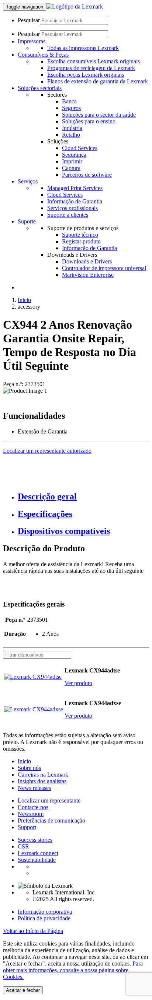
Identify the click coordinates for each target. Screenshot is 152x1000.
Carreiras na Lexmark (43, 774)
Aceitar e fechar (23, 990)
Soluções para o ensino (88, 121)
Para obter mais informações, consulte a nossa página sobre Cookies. (73, 970)
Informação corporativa (45, 911)
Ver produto (78, 683)
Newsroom (31, 814)
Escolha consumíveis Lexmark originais (93, 61)
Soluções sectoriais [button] (40, 88)
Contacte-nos (33, 807)
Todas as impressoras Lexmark (83, 48)
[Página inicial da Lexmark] (74, 6)
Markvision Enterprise (88, 275)
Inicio (24, 300)
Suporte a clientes (67, 215)
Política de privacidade (44, 918)
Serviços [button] (28, 181)
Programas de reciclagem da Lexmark (91, 68)
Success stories (35, 840)
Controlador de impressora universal (104, 268)
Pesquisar (29, 20)
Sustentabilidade (37, 860)
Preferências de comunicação (51, 820)
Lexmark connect (38, 853)
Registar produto (81, 241)
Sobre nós (29, 768)
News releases (34, 788)
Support (27, 827)
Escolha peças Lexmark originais (85, 75)
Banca (69, 101)
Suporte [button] (27, 221)
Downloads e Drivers (87, 261)
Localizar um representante (49, 800)
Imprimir (72, 161)
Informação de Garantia (74, 201)
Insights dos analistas (42, 781)
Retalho (71, 135)
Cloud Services (79, 148)
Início (24, 761)
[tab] (83, 497)
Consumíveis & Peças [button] (43, 55)
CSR (23, 846)
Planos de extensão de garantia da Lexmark (97, 81)
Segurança (74, 155)
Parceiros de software (87, 175)
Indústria (72, 128)
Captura (71, 168)
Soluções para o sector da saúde (99, 115)
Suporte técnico (80, 235)
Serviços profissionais (72, 208)
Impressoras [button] (31, 41)
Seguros (71, 108)
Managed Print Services (75, 188)
